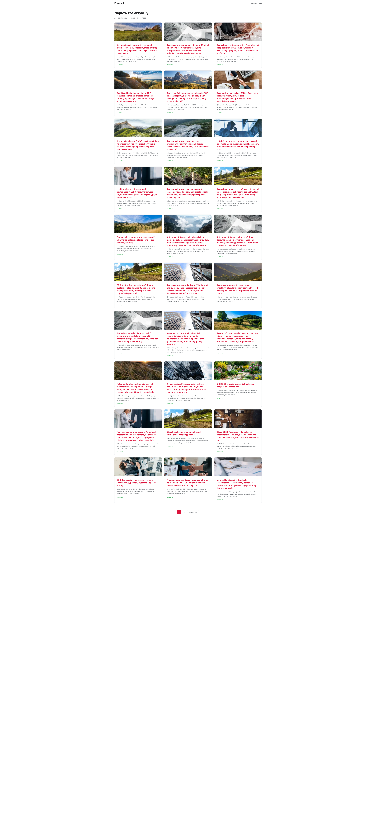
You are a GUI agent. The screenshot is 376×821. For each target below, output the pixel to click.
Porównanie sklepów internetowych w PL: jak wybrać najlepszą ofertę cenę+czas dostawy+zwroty (136, 240)
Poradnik (119, 3)
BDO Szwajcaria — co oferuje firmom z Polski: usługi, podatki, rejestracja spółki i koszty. (136, 483)
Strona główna (256, 3)
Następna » (193, 512)
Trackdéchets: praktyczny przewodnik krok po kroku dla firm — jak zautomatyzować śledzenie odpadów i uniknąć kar (187, 483)
